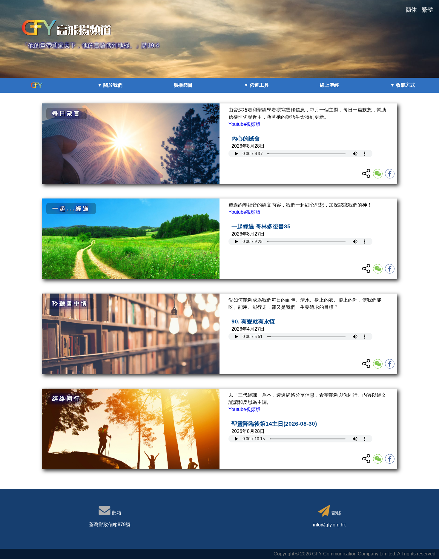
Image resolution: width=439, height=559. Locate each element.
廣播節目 (183, 85)
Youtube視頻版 (244, 124)
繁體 (427, 10)
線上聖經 (329, 85)
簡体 (411, 10)
